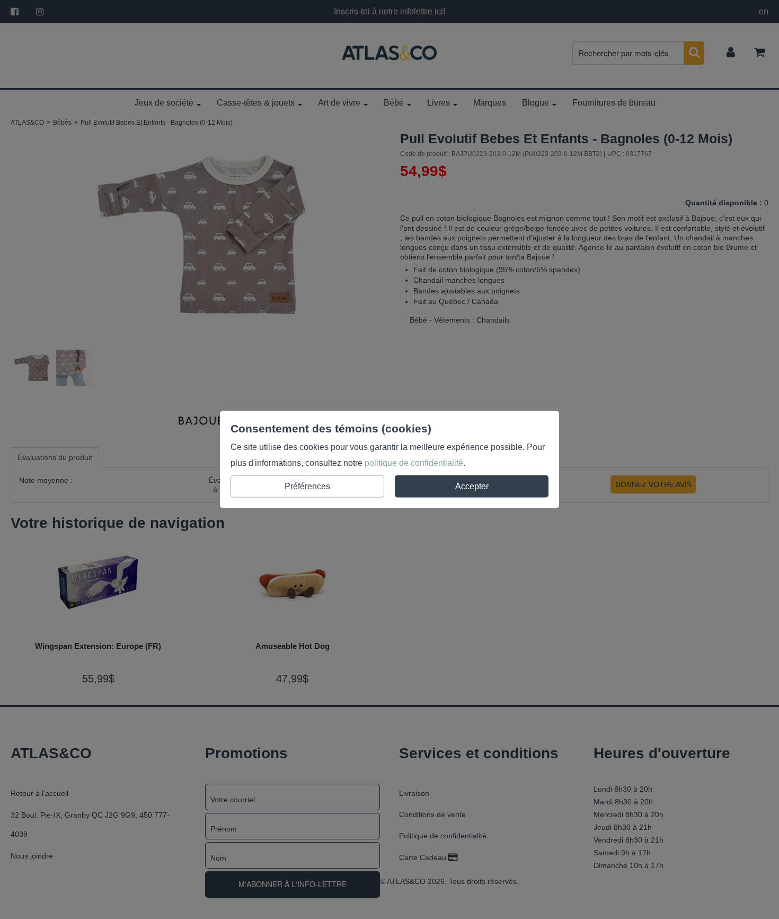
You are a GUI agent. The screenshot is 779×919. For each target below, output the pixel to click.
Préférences (307, 486)
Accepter (472, 486)
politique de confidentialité (414, 462)
